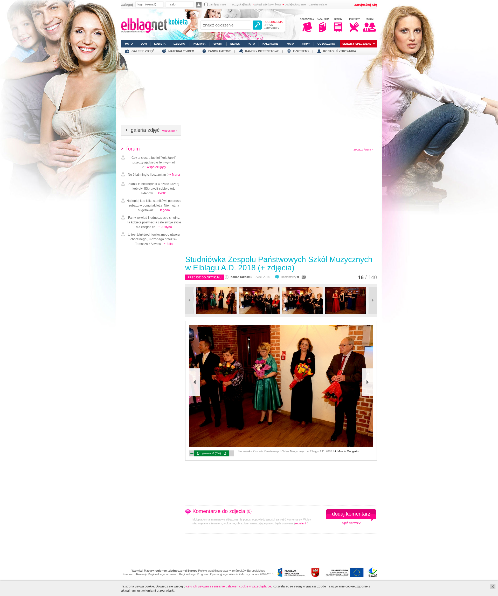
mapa (290, 43)
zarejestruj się (317, 4)
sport (218, 43)
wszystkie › (169, 130)
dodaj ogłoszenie (294, 4)
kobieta (159, 43)
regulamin (301, 523)
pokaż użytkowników (267, 4)
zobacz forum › (363, 149)
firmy (306, 43)
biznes (235, 43)
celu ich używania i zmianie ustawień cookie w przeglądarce (228, 586)
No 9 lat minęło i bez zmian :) (154, 174)
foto (251, 43)
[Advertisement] (249, 91)
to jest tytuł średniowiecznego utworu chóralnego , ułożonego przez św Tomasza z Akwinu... (154, 239)
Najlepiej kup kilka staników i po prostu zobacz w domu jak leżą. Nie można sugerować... (154, 205)
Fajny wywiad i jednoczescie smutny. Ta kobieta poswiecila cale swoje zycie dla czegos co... (154, 222)
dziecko (179, 43)
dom (144, 43)
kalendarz (270, 43)
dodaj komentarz (351, 514)
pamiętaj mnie (217, 4)
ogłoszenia (326, 43)
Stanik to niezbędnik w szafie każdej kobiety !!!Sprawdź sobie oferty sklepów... (153, 188)
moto (129, 43)
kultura (199, 43)
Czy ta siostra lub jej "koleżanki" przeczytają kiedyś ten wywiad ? (154, 162)
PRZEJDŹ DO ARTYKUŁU (205, 277)
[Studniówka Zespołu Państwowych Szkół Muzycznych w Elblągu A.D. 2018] (216, 313)
